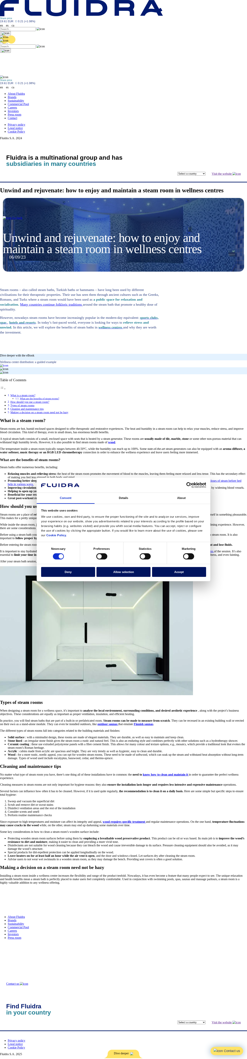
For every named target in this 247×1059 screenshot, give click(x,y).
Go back (16, 217)
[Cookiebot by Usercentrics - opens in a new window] (189, 485)
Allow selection (123, 572)
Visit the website (222, 173)
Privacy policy (16, 124)
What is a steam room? (22, 395)
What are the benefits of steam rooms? (39, 398)
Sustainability (16, 100)
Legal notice (15, 128)
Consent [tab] (65, 498)
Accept (179, 572)
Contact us (13, 983)
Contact (12, 118)
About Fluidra (16, 93)
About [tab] (181, 498)
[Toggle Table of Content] (3, 388)
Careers (12, 107)
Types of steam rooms (22, 405)
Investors (13, 111)
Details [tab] (123, 498)
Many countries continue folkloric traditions (51, 304)
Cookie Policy (16, 131)
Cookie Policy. (56, 535)
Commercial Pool (18, 104)
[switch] (101, 556)
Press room (14, 114)
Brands (12, 97)
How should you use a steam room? (29, 401)
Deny (68, 572)
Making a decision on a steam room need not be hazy (39, 412)
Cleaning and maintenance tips (27, 408)
